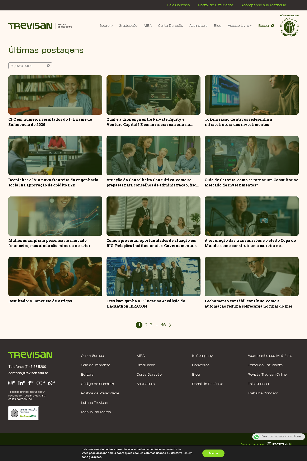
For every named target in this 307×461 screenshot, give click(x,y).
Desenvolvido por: (253, 444)
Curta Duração (170, 25)
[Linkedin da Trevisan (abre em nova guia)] (21, 383)
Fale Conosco (178, 5)
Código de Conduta (97, 384)
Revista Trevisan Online (267, 374)
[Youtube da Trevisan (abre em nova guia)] (41, 383)
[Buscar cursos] (48, 65)
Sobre (104, 25)
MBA (148, 25)
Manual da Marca (96, 412)
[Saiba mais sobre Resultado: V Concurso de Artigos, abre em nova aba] (55, 276)
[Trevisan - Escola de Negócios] (40, 26)
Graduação (128, 25)
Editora (87, 374)
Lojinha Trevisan (94, 402)
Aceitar (213, 453)
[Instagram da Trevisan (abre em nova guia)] (11, 383)
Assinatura (198, 25)
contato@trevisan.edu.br (28, 373)
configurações (91, 457)
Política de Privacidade (100, 393)
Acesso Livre (238, 25)
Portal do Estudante (215, 5)
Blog (218, 25)
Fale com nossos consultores (281, 437)
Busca (263, 25)
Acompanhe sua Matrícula (263, 5)
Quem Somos (92, 355)
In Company (202, 355)
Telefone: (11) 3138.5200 (27, 366)
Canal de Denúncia (207, 384)
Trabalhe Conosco (263, 393)
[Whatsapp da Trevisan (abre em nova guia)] (51, 383)
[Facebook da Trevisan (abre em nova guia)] (30, 383)
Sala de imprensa (95, 365)
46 (163, 325)
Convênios (200, 365)
